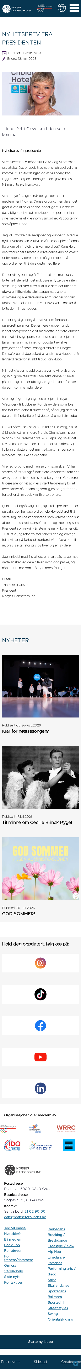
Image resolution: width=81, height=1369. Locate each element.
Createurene (71, 1362)
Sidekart (40, 1362)
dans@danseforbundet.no (25, 1217)
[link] (61, 8)
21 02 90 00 (35, 1211)
